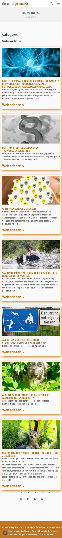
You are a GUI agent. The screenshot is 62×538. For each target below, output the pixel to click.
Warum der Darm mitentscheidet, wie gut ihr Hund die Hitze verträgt (29, 274)
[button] (5, 533)
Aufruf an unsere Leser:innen (20, 339)
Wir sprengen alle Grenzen (19, 208)
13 (42, 498)
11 (28, 498)
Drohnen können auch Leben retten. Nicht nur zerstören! (30, 454)
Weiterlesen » (13, 105)
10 (22, 498)
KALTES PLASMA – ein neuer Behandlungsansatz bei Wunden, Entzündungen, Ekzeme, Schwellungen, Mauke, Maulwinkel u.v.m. (30, 83)
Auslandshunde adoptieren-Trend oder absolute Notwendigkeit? (26, 396)
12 (35, 498)
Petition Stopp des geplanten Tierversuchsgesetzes (20, 149)
